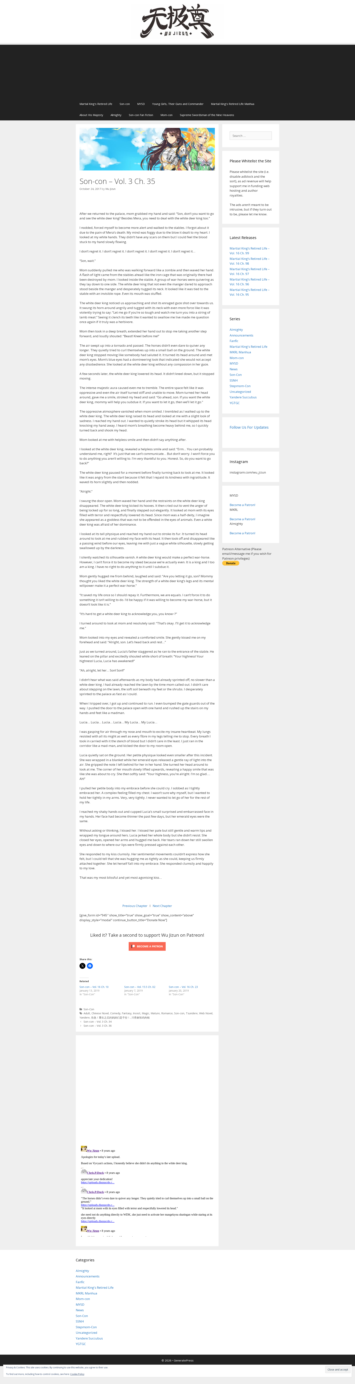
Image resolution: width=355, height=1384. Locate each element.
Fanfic (234, 341)
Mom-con (166, 115)
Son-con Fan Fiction (141, 115)
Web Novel (205, 1013)
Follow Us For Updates (249, 427)
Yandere (85, 1017)
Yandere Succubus (243, 397)
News (234, 369)
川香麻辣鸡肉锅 (140, 1017)
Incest (136, 1013)
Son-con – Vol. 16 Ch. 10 (94, 987)
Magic (145, 1013)
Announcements (241, 335)
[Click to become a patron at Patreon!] (147, 951)
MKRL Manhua (240, 352)
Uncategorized (240, 391)
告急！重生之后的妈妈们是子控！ (110, 1017)
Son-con (125, 104)
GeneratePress (184, 1360)
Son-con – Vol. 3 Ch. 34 (97, 1021)
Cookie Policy (77, 1374)
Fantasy (126, 1013)
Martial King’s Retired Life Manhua (232, 104)
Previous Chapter (134, 906)
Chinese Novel (100, 1013)
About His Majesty (91, 115)
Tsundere (192, 1013)
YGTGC (235, 403)
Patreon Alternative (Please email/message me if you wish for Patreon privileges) (246, 554)
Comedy (115, 1013)
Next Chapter (162, 906)
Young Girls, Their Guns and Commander (178, 104)
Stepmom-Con (240, 386)
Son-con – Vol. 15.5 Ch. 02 (139, 987)
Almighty (116, 115)
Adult (87, 1013)
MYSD (141, 104)
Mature (155, 1013)
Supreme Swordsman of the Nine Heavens (207, 115)
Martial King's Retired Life (248, 346)
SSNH (234, 380)
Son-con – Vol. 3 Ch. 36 (97, 1025)
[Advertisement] (177, 70)
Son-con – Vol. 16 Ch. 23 (183, 987)
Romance (167, 1013)
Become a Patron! (242, 505)
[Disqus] (147, 1090)
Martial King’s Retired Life (96, 104)
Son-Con (89, 1009)
